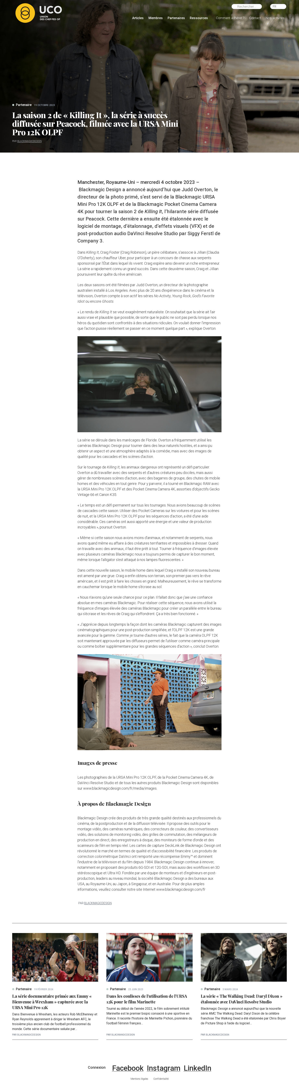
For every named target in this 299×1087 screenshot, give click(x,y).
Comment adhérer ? (230, 18)
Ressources (199, 18)
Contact (255, 18)
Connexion (97, 1067)
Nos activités (275, 18)
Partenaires (176, 18)
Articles (138, 18)
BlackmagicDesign (29, 141)
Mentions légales (139, 1078)
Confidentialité (161, 1078)
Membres (155, 18)
